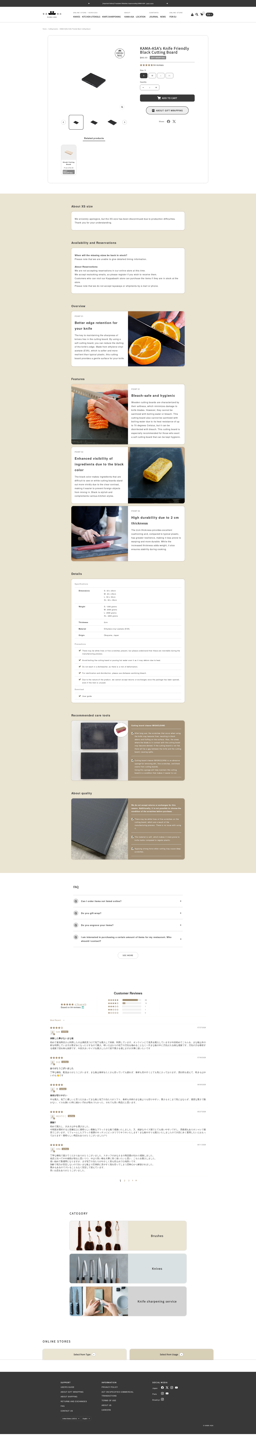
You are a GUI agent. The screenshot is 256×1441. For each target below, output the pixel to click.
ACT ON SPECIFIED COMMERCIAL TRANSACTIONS (118, 1394)
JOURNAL (153, 16)
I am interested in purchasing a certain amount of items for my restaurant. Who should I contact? (126, 939)
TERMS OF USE (109, 1400)
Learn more (149, 3)
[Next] (124, 122)
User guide (87, 696)
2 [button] (124, 1180)
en (208, 14)
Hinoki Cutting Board (69, 163)
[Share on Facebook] (168, 121)
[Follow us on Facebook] (162, 1387)
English (85, 1418)
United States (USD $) (69, 1418)
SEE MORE (128, 955)
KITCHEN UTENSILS (91, 16)
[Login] (192, 14)
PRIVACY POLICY (110, 1387)
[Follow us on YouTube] (176, 1387)
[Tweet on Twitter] (174, 121)
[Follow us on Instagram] (171, 1387)
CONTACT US (67, 1411)
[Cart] (201, 14)
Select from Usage (169, 1354)
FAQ (63, 1406)
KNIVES (76, 16)
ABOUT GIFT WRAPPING (72, 1392)
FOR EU (172, 16)
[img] (56, 1027)
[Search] (196, 14)
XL (169, 75)
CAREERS (106, 1410)
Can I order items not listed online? (101, 901)
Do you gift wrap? (91, 913)
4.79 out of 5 (80, 1004)
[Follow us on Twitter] (167, 1387)
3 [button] (128, 1180)
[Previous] (63, 122)
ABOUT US (106, 1405)
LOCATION (140, 16)
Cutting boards (53, 29)
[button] (146, 65)
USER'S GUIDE (67, 1387)
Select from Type (82, 1354)
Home (45, 29)
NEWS (163, 16)
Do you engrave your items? (97, 925)
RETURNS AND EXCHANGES (74, 1401)
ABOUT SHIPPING (69, 1396)
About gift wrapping (169, 110)
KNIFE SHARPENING (111, 16)
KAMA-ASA (129, 16)
